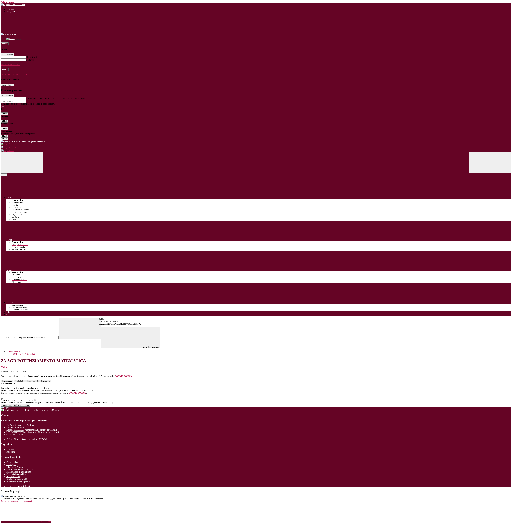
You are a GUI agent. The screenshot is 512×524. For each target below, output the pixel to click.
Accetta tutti (41, 381)
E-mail (29, 98)
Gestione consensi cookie (17, 479)
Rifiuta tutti (23, 381)
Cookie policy (12, 462)
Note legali (11, 464)
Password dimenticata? (10, 64)
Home (103, 319)
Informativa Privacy (14, 467)
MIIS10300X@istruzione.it (34, 430)
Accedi (4, 44)
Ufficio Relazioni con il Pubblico (20, 469)
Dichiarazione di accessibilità (18, 472)
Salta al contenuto (8, 2)
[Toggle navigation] (22, 162)
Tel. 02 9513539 (17, 427)
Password (30, 60)
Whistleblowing (13, 476)
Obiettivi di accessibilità (16, 474)
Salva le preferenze (21, 405)
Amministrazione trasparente (18, 481)
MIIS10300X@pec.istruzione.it (35, 432)
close (4, 175)
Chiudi (4, 114)
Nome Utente (32, 57)
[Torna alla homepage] (256, 141)
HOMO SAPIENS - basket (23, 354)
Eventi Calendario (108, 321)
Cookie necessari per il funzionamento (17, 400)
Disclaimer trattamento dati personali (16, 501)
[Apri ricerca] (490, 162)
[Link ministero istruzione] (13, 4)
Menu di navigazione (150, 347)
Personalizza (7, 381)
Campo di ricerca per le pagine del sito (17, 337)
